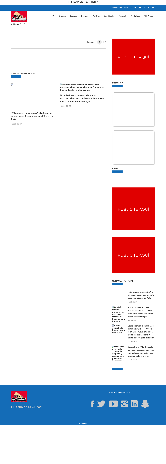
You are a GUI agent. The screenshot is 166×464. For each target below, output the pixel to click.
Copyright (83, 424)
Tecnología (122, 16)
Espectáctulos (109, 16)
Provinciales (135, 16)
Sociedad (73, 16)
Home (16, 24)
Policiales (96, 16)
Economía (62, 16)
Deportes (84, 16)
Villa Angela (148, 16)
